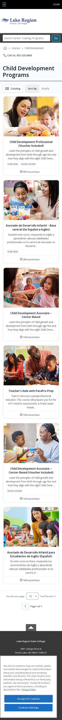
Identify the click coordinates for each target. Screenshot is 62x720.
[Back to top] (31, 643)
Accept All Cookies (28, 698)
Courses (16, 48)
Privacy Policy (29, 689)
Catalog (15, 88)
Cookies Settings (28, 707)
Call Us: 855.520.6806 (17, 55)
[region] (28, 687)
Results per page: (16, 596)
